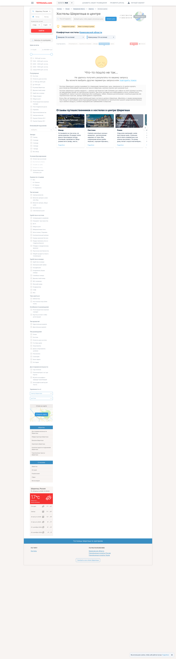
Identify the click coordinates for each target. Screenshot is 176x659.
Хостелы (34, 551)
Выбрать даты (111, 19)
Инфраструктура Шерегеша (40, 437)
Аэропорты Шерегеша (38, 444)
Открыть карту (41, 414)
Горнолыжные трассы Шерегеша (38, 454)
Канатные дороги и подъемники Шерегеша (41, 448)
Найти (41, 31)
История (34, 470)
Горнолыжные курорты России (100, 553)
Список (143, 44)
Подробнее (61, 145)
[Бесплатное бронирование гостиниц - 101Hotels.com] (44, 3)
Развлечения (36, 473)
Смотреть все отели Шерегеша (88, 560)
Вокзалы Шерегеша (37, 440)
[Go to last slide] (55, 127)
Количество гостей (37, 21)
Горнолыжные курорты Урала (99, 555)
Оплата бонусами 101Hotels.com (38, 171)
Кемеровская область (96, 551)
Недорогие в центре (68, 26)
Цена (112, 44)
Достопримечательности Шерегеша (39, 432)
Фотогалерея (36, 480)
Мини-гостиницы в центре (86, 26)
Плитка (135, 44)
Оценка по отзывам (85, 44)
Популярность (73, 44)
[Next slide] (145, 127)
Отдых (33, 477)
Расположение (104, 44)
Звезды (95, 44)
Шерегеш (34, 466)
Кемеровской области (90, 32)
